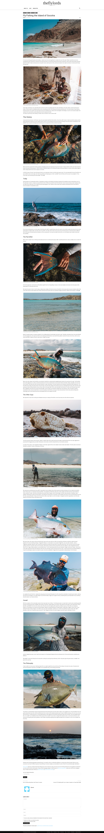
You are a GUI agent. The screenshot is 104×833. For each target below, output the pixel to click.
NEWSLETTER (35, 8)
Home (24, 11)
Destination (27, 11)
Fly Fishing (29, 12)
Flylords (24, 17)
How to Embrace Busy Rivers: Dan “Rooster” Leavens (32, 782)
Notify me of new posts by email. (29, 821)
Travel (36, 12)
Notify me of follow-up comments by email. (31, 820)
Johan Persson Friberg (49, 769)
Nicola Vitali (25, 766)
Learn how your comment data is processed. (45, 825)
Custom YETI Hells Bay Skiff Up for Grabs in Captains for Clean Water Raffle (67, 782)
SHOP (30, 8)
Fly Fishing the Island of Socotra (39, 15)
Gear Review (33, 12)
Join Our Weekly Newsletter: (28, 772)
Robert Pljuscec (41, 769)
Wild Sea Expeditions (62, 768)
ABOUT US (26, 8)
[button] (79, 8)
